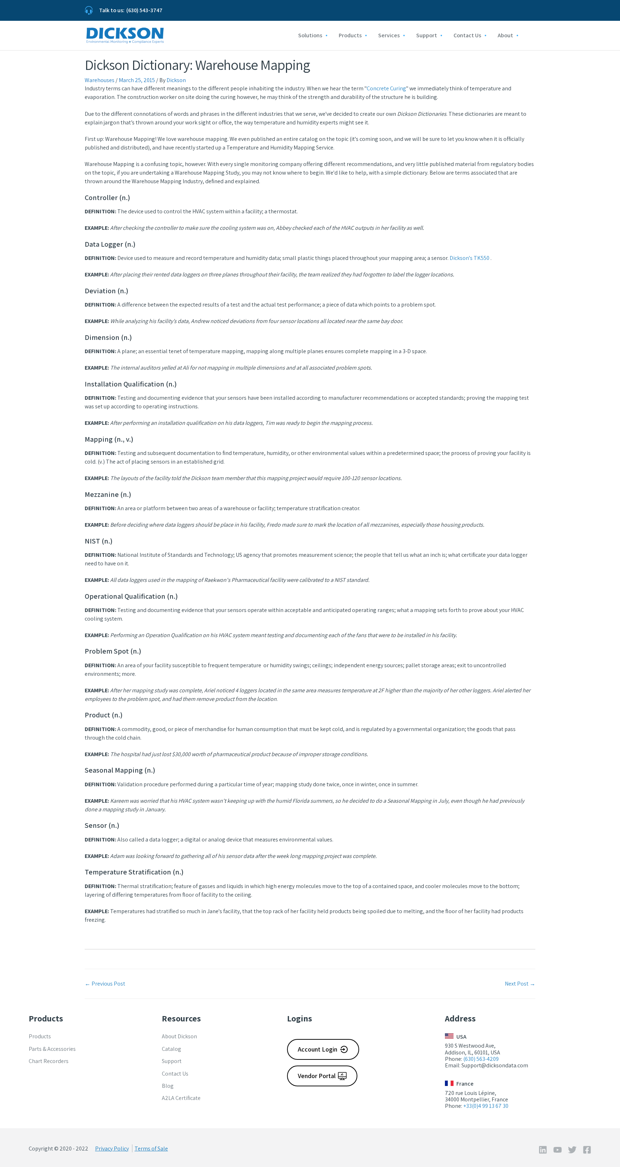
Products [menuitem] (350, 35)
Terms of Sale (151, 1148)
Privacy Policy (112, 1148)
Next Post (520, 983)
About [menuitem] (505, 35)
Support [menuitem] (426, 35)
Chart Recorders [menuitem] (49, 1061)
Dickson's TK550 (469, 258)
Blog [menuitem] (168, 1086)
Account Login (317, 1049)
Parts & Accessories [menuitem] (52, 1049)
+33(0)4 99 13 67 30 (485, 1106)
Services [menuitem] (389, 35)
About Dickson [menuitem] (179, 1036)
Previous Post (105, 983)
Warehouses (99, 80)
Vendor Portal (316, 1076)
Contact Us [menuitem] (467, 35)
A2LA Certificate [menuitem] (181, 1098)
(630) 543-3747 (144, 10)
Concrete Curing (386, 88)
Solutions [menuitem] (310, 35)
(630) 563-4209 (481, 1059)
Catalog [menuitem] (171, 1049)
